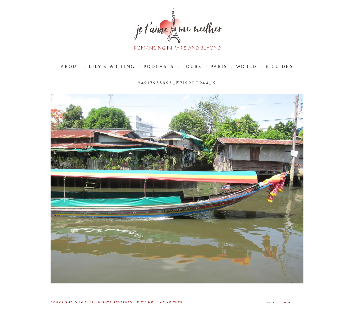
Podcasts (159, 67)
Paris (218, 67)
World (246, 67)
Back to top (277, 303)
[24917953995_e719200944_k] (177, 282)
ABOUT (70, 67)
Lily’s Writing (112, 67)
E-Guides (279, 67)
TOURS (192, 67)
